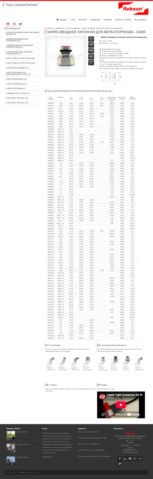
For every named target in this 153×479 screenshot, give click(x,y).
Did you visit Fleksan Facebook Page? (92, 438)
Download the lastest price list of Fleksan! (94, 456)
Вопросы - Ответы (123, 19)
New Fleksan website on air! (89, 432)
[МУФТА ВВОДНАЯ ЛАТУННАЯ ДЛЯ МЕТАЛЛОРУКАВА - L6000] (65, 56)
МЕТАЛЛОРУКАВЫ (73, 28)
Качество (82, 19)
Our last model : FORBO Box (89, 444)
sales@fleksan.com (130, 450)
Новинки (108, 19)
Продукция (95, 19)
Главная (63, 19)
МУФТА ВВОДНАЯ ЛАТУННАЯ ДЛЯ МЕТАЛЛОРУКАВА (102, 28)
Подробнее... (47, 457)
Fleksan (23, 472)
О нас (72, 19)
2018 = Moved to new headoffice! (91, 450)
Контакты (142, 19)
